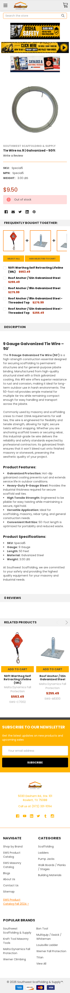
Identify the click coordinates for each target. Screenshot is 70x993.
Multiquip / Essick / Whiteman (48, 937)
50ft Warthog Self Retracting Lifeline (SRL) (17, 679)
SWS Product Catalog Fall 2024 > (16, 902)
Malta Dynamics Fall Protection (16, 951)
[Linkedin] (27, 212)
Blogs (6, 873)
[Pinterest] (34, 212)
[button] (35, 31)
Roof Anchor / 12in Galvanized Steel (52, 677)
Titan (39, 957)
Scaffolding (46, 846)
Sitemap (9, 892)
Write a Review (13, 156)
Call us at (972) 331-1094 (35, 806)
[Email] (13, 212)
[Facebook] (6, 212)
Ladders (43, 853)
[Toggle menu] (5, 5)
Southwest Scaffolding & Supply (17, 931)
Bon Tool (42, 928)
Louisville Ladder (47, 945)
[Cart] (65, 5)
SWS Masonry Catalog (12, 865)
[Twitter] (20, 212)
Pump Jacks (46, 859)
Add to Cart (17, 669)
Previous (58, 622)
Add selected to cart (42, 258)
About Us (9, 879)
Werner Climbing (14, 959)
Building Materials (49, 875)
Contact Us (10, 885)
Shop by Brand (13, 846)
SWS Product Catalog (11, 855)
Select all (13, 258)
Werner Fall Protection (51, 951)
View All (41, 964)
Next (66, 622)
